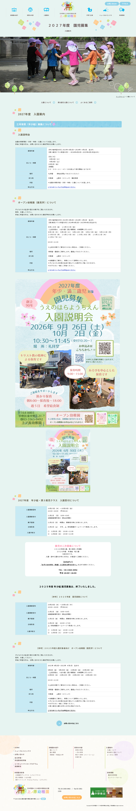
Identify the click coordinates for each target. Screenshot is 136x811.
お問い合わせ (19, 754)
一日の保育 (79, 752)
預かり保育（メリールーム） (85, 755)
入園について (46, 102)
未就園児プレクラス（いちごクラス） (28, 775)
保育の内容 (78, 747)
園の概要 (53, 752)
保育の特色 (79, 750)
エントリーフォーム (115, 777)
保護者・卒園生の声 (57, 755)
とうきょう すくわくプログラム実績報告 (26, 765)
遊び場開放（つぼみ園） (23, 777)
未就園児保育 (19, 772)
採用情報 (110, 772)
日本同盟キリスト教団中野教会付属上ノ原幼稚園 (103, 805)
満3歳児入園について (66, 102)
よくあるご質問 (86, 102)
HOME (17, 747)
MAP (43, 799)
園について (53, 750)
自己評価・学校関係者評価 (20, 759)
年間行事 (78, 757)
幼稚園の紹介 (54, 747)
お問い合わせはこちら (71, 723)
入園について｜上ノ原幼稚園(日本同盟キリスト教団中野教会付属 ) (68, 9)
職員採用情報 (112, 775)
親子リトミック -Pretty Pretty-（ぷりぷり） (31, 780)
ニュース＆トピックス (23, 751)
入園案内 (109, 747)
